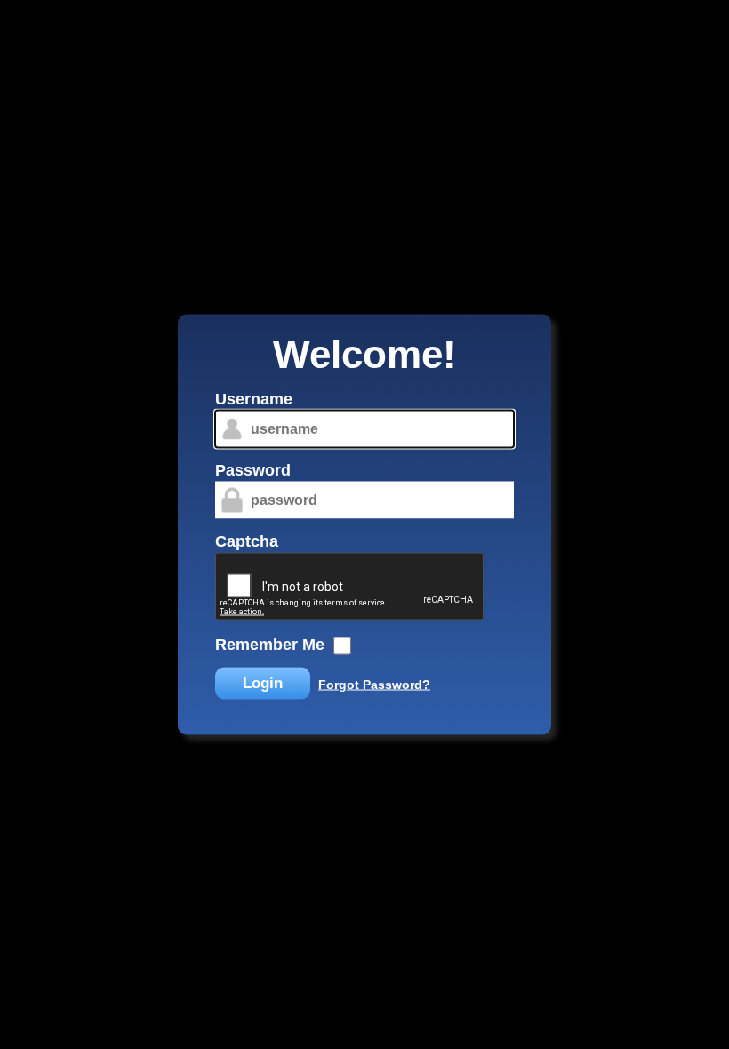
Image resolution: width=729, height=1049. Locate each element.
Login (263, 683)
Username (253, 399)
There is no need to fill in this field (199, 393)
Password (253, 470)
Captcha (246, 541)
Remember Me (269, 644)
